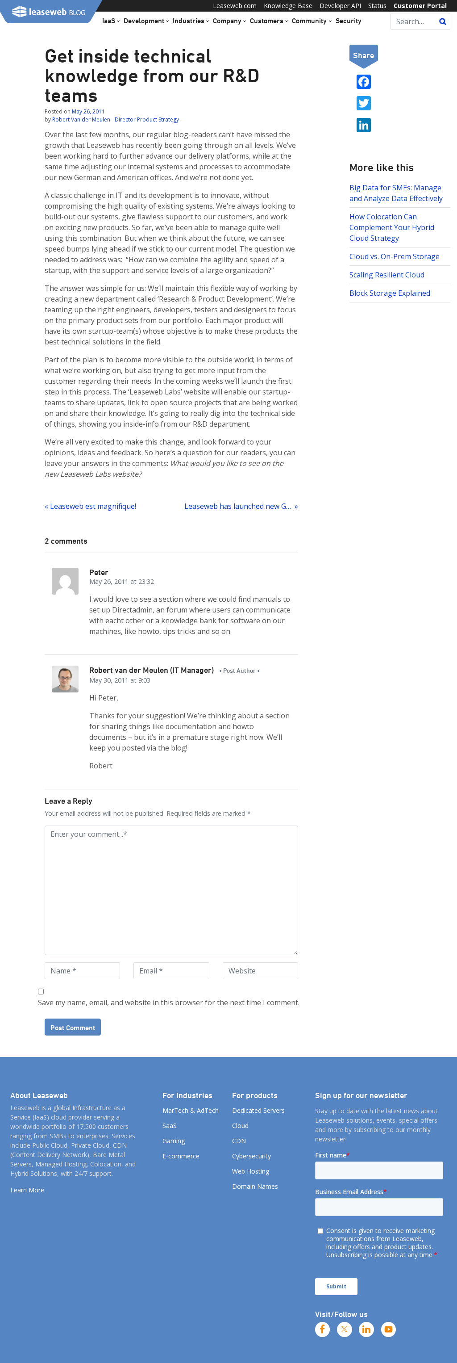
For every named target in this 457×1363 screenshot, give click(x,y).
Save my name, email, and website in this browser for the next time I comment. (168, 1002)
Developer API (340, 5)
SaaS (169, 1125)
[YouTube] (388, 1329)
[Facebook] (322, 1329)
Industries (188, 21)
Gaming (173, 1141)
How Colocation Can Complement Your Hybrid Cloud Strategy (391, 227)
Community (309, 21)
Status (377, 5)
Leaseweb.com (235, 5)
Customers (266, 21)
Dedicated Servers (258, 1110)
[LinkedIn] (366, 1329)
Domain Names (255, 1186)
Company (227, 21)
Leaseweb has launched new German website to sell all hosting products (241, 506)
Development (144, 21)
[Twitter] (344, 1329)
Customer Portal (420, 5)
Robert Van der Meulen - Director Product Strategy (115, 119)
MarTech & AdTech (190, 1110)
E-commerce (180, 1156)
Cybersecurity (251, 1156)
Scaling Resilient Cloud (386, 275)
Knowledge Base (288, 5)
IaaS (108, 21)
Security (348, 21)
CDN (239, 1141)
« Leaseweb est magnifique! (90, 506)
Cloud (240, 1125)
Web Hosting (250, 1171)
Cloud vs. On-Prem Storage (394, 256)
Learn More (27, 1190)
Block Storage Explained (389, 293)
